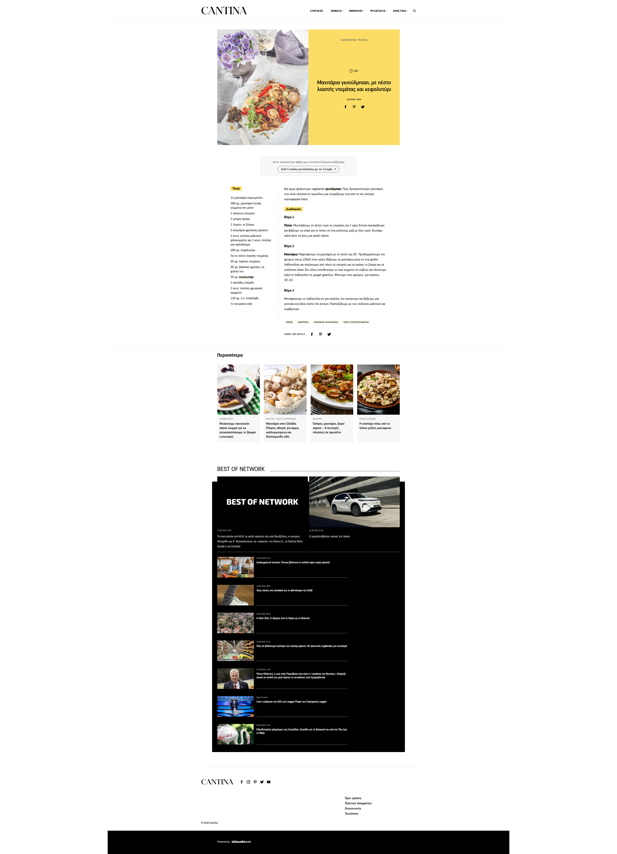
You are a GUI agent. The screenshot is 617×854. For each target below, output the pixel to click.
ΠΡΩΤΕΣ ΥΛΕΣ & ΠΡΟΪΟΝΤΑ (281, 418)
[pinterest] (354, 107)
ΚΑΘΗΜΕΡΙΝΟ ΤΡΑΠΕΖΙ (354, 39)
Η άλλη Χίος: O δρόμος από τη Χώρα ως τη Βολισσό (283, 618)
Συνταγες (316, 11)
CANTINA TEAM (354, 99)
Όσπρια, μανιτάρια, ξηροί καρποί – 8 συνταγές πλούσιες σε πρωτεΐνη (328, 428)
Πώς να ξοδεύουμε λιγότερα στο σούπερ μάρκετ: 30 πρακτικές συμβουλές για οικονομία (301, 646)
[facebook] (345, 107)
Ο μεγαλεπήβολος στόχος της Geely (329, 536)
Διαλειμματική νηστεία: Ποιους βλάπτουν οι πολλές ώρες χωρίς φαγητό (293, 562)
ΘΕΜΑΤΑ (317, 418)
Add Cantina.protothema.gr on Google (306, 169)
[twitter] (363, 107)
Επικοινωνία (353, 808)
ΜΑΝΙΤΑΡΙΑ (303, 322)
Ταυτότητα (351, 813)
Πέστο (288, 225)
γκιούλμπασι (333, 189)
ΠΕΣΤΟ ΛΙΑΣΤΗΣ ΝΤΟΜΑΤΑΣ (356, 322)
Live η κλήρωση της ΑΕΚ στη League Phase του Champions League (291, 701)
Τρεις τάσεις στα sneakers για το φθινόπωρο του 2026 (284, 590)
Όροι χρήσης (353, 798)
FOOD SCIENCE (367, 418)
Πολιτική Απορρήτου (358, 803)
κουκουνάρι (246, 277)
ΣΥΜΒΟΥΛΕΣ (226, 418)
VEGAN (289, 322)
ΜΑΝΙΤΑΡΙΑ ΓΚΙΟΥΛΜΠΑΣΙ (326, 322)
